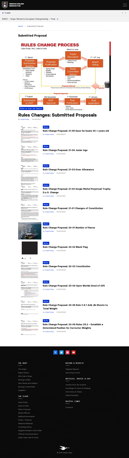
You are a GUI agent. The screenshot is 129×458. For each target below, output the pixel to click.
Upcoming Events (73, 373)
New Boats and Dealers (27, 383)
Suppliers (22, 390)
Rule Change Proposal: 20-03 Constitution (66, 266)
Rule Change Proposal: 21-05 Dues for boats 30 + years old (76, 130)
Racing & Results (75, 363)
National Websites (25, 423)
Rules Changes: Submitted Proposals (57, 115)
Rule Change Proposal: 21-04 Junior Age (65, 150)
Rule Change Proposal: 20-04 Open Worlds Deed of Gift (74, 285)
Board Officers (24, 413)
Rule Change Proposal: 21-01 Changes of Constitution (73, 208)
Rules (46, 127)
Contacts (69, 407)
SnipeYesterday (72, 395)
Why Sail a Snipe (25, 376)
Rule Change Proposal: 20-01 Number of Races (69, 227)
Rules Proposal (24, 409)
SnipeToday (24, 119)
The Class (23, 396)
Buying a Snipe (24, 380)
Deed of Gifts (23, 406)
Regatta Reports (72, 369)
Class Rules (23, 402)
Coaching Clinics (25, 427)
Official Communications (28, 434)
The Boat (22, 363)
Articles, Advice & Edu (78, 379)
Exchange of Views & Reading (78, 388)
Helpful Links (73, 401)
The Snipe (22, 369)
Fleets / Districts (25, 420)
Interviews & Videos (74, 392)
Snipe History (23, 373)
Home (20, 26)
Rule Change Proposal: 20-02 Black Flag (65, 247)
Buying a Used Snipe (26, 387)
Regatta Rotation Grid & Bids (30, 430)
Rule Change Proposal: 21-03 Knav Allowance (68, 169)
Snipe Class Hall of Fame (28, 437)
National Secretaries (26, 416)
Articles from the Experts (76, 385)
